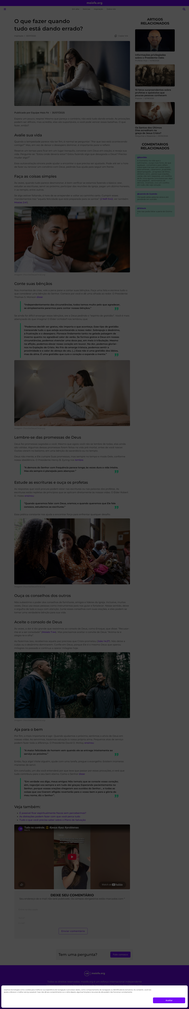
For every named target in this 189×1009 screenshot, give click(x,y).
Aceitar (169, 1000)
